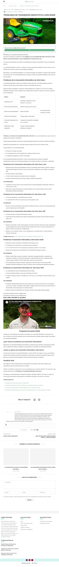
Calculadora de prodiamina (46, 521)
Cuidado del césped (12, 5)
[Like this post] (31, 430)
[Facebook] (27, 560)
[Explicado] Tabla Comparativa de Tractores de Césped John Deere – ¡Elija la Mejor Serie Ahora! (28, 390)
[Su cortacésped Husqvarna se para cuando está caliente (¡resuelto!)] (43, 456)
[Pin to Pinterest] (36, 430)
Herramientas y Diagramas (27, 529)
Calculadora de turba (44, 523)
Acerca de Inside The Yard (26, 523)
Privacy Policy (24, 525)
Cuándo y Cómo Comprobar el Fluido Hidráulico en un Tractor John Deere (23, 387)
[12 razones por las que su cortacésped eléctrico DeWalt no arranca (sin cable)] (16, 456)
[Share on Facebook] (33, 430)
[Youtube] (29, 560)
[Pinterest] (32, 560)
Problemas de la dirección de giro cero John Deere (17, 383)
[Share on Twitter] (34, 430)
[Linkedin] (6, 425)
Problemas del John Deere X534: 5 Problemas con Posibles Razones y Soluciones (24, 385)
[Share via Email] (37, 430)
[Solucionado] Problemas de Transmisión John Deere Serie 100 (28, 236)
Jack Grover (9, 9)
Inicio (22, 521)
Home (4, 5)
